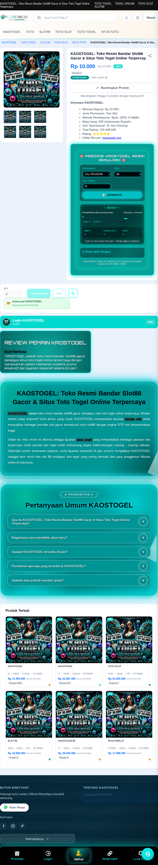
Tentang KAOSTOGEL (98, 794)
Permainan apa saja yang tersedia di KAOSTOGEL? (49, 566)
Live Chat (141, 858)
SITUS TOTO (110, 31)
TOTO (30, 31)
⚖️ (137, 17)
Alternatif (109, 858)
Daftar (79, 859)
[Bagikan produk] (150, 56)
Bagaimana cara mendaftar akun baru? (39, 537)
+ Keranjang (38, 293)
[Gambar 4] (10, 131)
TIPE (116, 168)
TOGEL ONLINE (125, 3)
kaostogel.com (111, 137)
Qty (6, 288)
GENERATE (112, 195)
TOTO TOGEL (103, 3)
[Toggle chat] (148, 854)
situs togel (84, 439)
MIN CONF (88, 181)
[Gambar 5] (25, 131)
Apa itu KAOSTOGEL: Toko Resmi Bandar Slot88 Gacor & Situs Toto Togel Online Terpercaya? (71, 521)
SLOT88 (99, 6)
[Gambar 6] (40, 131)
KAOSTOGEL (12, 31)
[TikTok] (22, 826)
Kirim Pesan (17, 807)
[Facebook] (3, 826)
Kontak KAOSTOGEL (97, 800)
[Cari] (39, 17)
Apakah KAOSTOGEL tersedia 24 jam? (39, 552)
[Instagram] (12, 826)
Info (150, 322)
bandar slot (133, 419)
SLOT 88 (45, 42)
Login (48, 858)
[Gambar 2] (25, 116)
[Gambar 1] (10, 116)
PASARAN (89, 168)
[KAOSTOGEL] (14, 17)
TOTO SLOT (145, 3)
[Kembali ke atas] (148, 843)
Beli (59, 293)
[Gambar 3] (40, 116)
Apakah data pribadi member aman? (38, 580)
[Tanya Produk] (73, 293)
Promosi (17, 858)
